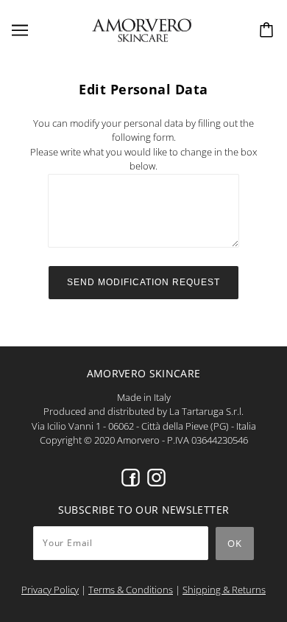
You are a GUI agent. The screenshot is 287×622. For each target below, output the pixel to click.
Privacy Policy (50, 589)
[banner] (141, 28)
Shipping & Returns (224, 589)
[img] (131, 477)
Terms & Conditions (130, 589)
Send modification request (143, 282)
